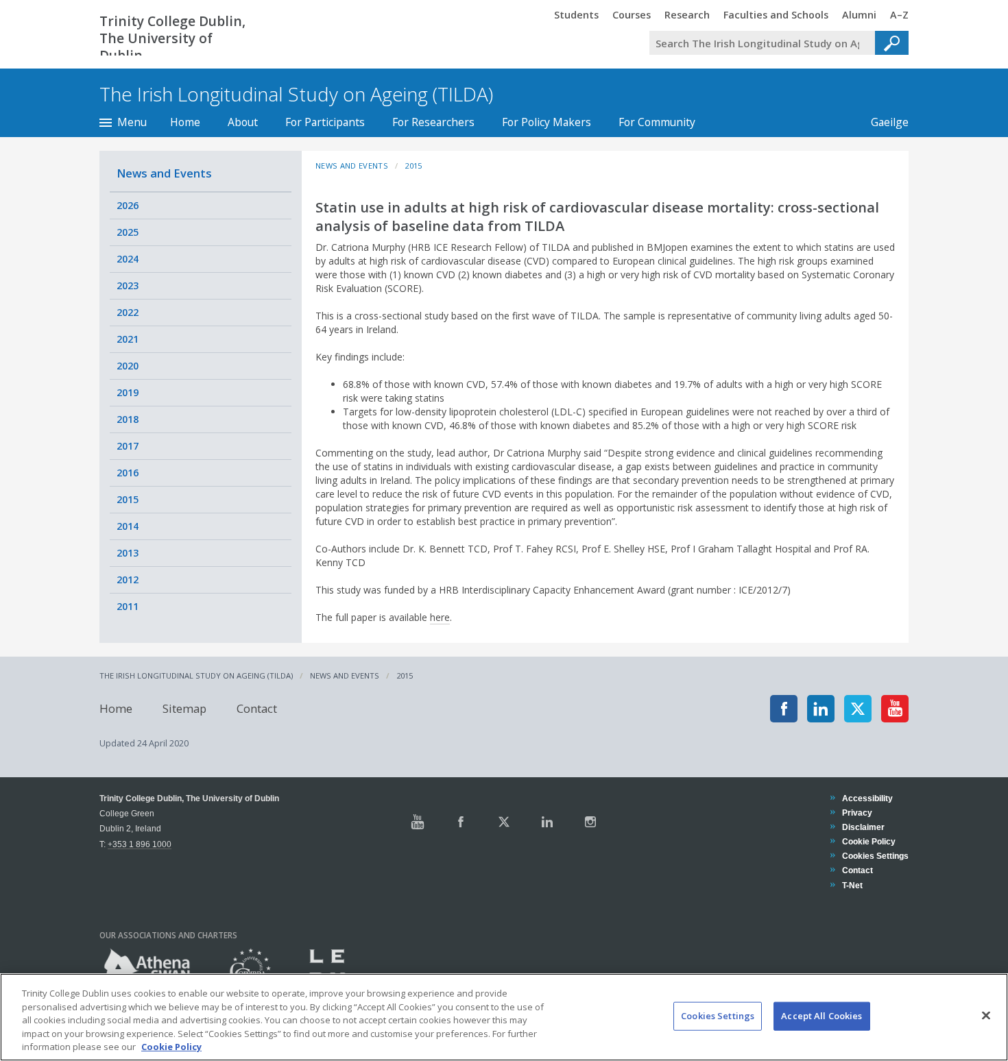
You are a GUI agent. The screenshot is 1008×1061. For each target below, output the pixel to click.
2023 (128, 285)
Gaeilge (883, 122)
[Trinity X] (504, 822)
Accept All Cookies (821, 1016)
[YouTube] (895, 708)
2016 (128, 472)
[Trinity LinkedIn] (547, 822)
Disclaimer (863, 826)
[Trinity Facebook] (460, 822)
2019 (128, 392)
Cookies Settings (717, 1016)
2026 (128, 205)
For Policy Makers (546, 122)
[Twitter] (858, 708)
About (243, 122)
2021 (128, 338)
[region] (504, 1017)
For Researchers (433, 122)
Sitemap (184, 708)
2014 (128, 526)
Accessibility (867, 798)
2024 (128, 258)
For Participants (325, 122)
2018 (128, 419)
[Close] (986, 1016)
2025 (128, 232)
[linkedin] (821, 708)
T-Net (852, 885)
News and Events (164, 173)
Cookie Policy (868, 841)
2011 (128, 606)
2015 (128, 499)
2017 (128, 445)
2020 (128, 365)
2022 (128, 312)
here (440, 617)
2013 (128, 552)
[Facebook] (783, 708)
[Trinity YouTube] (417, 822)
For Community (657, 122)
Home (185, 122)
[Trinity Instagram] (590, 822)
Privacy (856, 812)
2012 (128, 579)
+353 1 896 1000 (139, 844)
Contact (257, 708)
